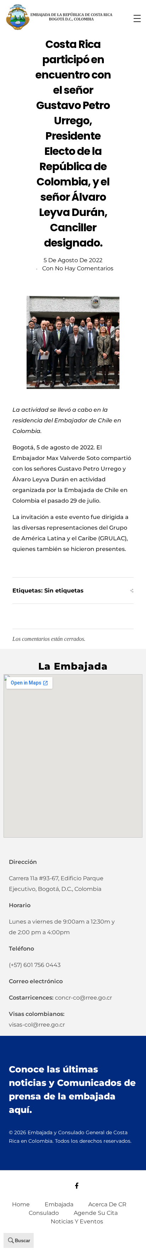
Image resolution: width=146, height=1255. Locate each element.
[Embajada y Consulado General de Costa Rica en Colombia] (59, 17)
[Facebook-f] (76, 1185)
